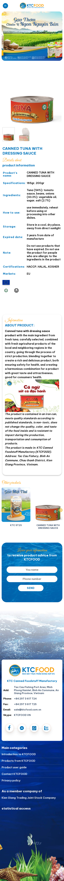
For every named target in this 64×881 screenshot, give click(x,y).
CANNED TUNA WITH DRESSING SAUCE (40, 174)
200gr (40, 183)
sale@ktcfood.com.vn (27, 709)
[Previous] (8, 95)
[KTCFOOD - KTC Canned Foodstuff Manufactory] (32, 5)
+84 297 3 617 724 (25, 698)
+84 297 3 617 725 (25, 704)
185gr (30, 183)
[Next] (56, 95)
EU (28, 273)
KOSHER (53, 266)
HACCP (31, 266)
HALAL (42, 266)
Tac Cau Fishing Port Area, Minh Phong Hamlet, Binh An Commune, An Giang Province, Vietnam (36, 690)
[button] (5, 6)
